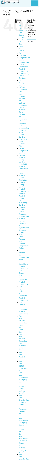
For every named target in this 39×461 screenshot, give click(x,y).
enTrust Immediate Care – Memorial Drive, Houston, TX (23, 110)
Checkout (22, 55)
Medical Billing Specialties (23, 178)
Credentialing (24, 73)
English (7, 1)
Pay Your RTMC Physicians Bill (23, 365)
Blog (20, 44)
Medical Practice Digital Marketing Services (23, 200)
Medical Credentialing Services (24, 191)
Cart (20, 53)
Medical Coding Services (22, 184)
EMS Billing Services (22, 82)
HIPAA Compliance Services (23, 150)
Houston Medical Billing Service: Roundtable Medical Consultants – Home (23, 164)
